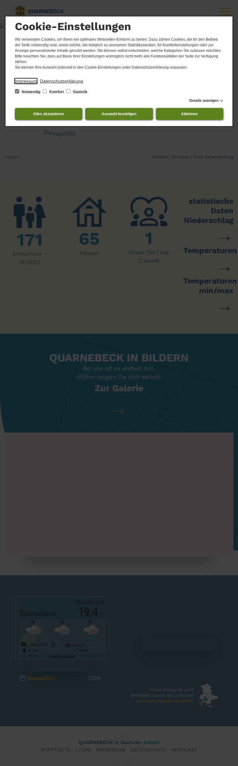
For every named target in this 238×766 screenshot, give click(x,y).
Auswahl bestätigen (119, 114)
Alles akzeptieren (48, 114)
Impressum (26, 81)
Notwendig (31, 92)
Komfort (56, 92)
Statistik (79, 92)
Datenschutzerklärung (61, 81)
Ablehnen (189, 114)
